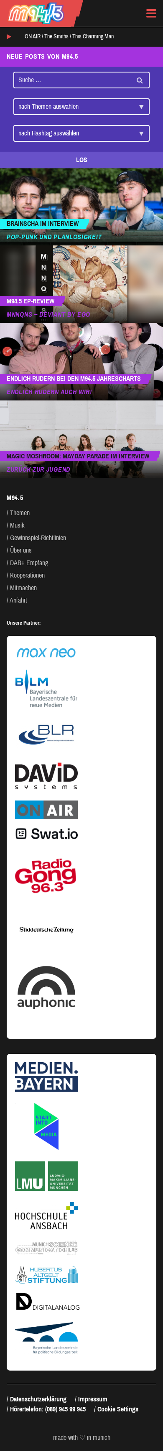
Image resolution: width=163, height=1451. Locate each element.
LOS (81, 159)
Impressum (92, 1399)
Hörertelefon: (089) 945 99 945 (48, 1409)
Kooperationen (27, 575)
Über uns (21, 550)
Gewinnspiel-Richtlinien (38, 537)
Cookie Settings (117, 1409)
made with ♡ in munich (81, 1437)
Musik (17, 525)
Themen (20, 512)
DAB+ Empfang (29, 562)
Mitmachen (23, 587)
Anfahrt (18, 600)
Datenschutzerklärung (38, 1399)
